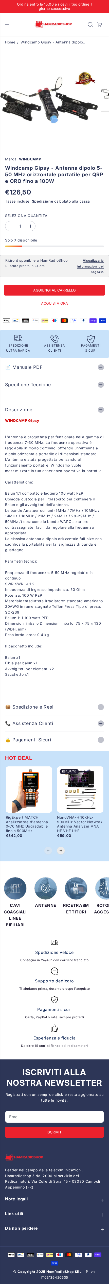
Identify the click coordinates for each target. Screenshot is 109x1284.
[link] (54, 1158)
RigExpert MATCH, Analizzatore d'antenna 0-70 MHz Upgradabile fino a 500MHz (27, 824)
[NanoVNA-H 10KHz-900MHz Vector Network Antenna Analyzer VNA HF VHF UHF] (80, 789)
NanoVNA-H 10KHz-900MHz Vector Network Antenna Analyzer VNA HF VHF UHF (80, 824)
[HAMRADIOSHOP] (53, 25)
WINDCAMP (30, 159)
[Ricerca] (90, 24)
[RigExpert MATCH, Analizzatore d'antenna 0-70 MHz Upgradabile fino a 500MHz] (29, 789)
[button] (8, 24)
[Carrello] (99, 24)
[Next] (61, 850)
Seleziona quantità (26, 215)
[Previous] (48, 850)
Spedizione (42, 201)
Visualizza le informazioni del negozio (90, 266)
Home (10, 42)
